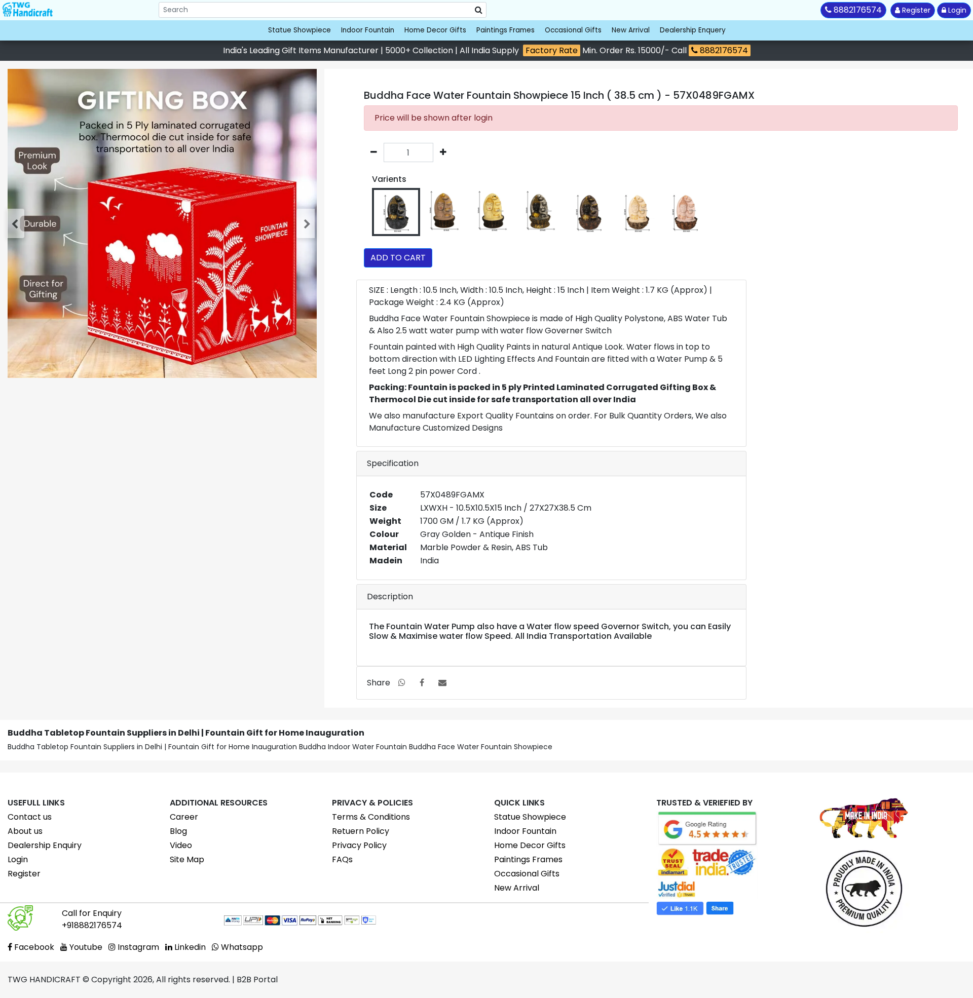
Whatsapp (241, 947)
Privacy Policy (359, 845)
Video (181, 845)
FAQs (342, 859)
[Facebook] (422, 683)
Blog (178, 831)
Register (915, 10)
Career (184, 817)
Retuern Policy (360, 831)
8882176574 (723, 50)
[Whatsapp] (401, 683)
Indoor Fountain (367, 30)
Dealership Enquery (693, 30)
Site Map (187, 859)
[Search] (478, 10)
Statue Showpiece (299, 30)
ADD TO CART (398, 257)
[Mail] (442, 683)
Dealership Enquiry (45, 845)
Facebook (33, 947)
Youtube (84, 947)
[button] (17, 223)
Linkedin (189, 947)
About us (25, 831)
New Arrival (631, 30)
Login (956, 10)
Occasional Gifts (573, 30)
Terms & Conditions (371, 817)
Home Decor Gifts (435, 30)
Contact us (30, 817)
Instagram (137, 947)
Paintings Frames (505, 30)
